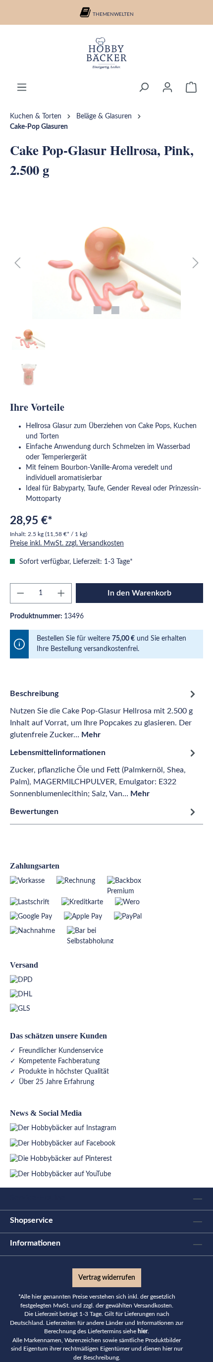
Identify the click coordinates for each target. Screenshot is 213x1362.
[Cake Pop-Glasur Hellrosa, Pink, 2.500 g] (106, 263)
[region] (106, 300)
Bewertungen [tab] (34, 812)
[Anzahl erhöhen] (61, 593)
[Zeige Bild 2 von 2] (115, 310)
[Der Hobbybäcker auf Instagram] (63, 1128)
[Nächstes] (195, 263)
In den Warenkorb (139, 593)
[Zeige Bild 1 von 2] (98, 310)
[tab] (104, 713)
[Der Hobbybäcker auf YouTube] (60, 1174)
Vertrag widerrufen (106, 1277)
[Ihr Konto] (167, 87)
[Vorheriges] (17, 263)
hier (143, 1331)
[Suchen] (144, 87)
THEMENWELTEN (113, 14)
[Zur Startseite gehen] (106, 53)
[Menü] (22, 87)
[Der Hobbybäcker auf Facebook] (62, 1143)
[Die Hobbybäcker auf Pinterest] (61, 1158)
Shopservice (31, 1220)
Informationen (35, 1243)
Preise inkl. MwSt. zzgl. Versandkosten (67, 543)
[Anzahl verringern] (20, 593)
